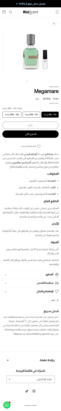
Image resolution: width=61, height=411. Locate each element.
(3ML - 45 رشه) (50, 114)
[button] (57, 12)
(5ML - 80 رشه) (31, 114)
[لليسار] (33, 81)
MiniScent (28, 405)
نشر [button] (53, 300)
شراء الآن (30, 134)
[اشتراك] (9, 379)
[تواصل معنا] (7, 405)
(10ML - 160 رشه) (12, 114)
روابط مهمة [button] (47, 360)
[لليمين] (27, 81)
